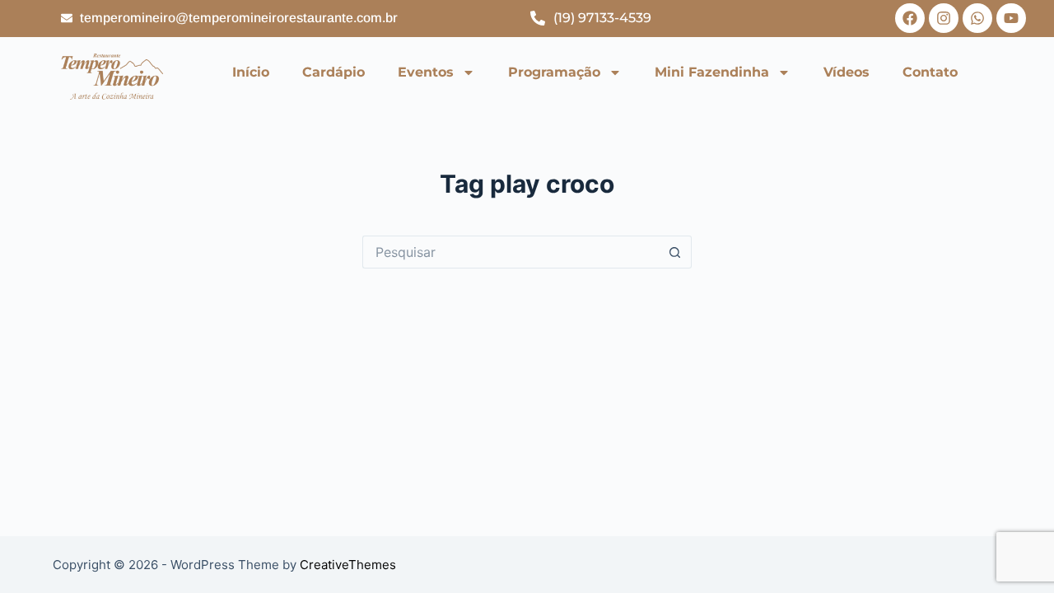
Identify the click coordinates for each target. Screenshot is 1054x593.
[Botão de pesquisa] (675, 252)
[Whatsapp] (977, 18)
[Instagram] (943, 18)
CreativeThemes (348, 564)
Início (250, 72)
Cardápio (333, 72)
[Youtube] (1011, 18)
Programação (554, 72)
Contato (930, 72)
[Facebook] (910, 18)
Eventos (426, 72)
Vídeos (846, 72)
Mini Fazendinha (712, 72)
